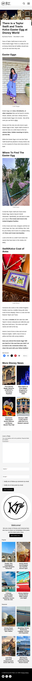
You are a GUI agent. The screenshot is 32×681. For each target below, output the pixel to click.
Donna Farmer (8, 36)
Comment (5, 441)
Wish (16, 120)
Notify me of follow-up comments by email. (16, 481)
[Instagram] (10, 676)
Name (5, 469)
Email (5, 476)
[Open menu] (28, 3)
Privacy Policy (25, 672)
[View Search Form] (24, 3)
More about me (15, 535)
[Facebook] (3, 676)
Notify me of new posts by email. (13, 485)
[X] (6, 676)
